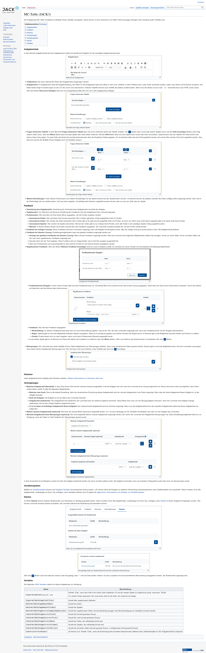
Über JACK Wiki (38, 650)
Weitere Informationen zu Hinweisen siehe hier (85, 378)
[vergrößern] (160, 77)
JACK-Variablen (41, 584)
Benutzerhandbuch (40, 637)
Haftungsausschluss (51, 650)
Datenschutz (27, 650)
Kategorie (28, 637)
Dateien (164, 501)
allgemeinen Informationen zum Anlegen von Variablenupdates (120, 492)
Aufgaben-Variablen (62, 490)
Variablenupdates (39, 490)
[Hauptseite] (10, 9)
